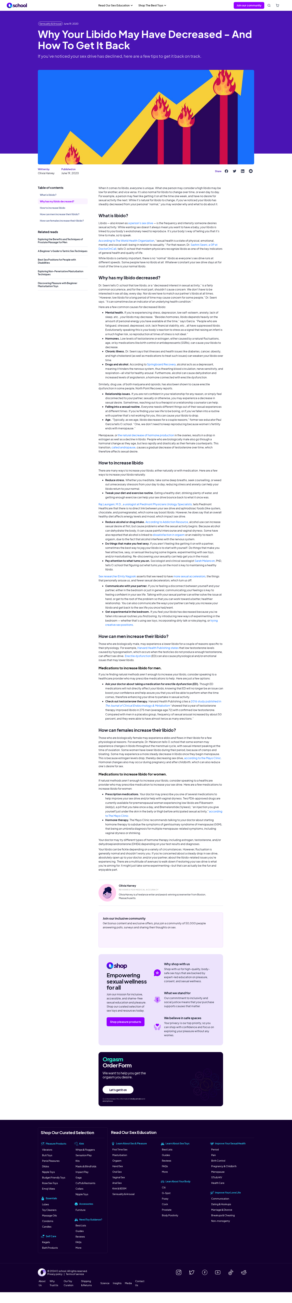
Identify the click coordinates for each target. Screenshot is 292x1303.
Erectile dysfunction (138, 656)
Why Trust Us (54, 1283)
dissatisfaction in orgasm (169, 534)
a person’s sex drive (140, 223)
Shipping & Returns (86, 1283)
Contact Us (139, 1283)
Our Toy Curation (68, 1283)
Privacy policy (55, 1274)
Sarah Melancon (205, 560)
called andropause (124, 447)
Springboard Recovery (161, 364)
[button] (116, 5)
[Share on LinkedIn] (242, 171)
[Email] (250, 171)
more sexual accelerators (189, 576)
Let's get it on (118, 1090)
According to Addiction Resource (166, 522)
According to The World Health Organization (126, 240)
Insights (117, 1283)
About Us (42, 1283)
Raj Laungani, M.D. (110, 504)
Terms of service (75, 1274)
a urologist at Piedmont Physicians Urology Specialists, (157, 504)
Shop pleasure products (125, 1022)
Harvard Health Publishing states (158, 648)
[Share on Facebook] (226, 171)
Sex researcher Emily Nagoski (117, 576)
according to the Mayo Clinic (202, 758)
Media (128, 1283)
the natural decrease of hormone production (146, 435)
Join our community (249, 5)
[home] (17, 5)
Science (105, 1283)
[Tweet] (234, 171)
